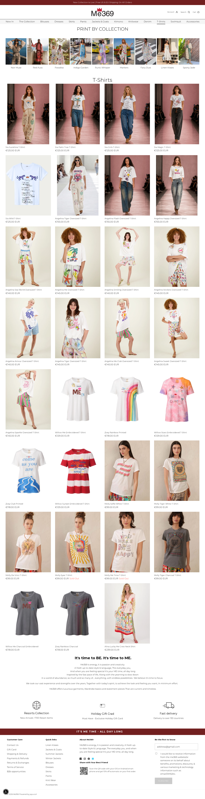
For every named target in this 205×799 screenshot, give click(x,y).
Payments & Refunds (18, 758)
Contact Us (12, 745)
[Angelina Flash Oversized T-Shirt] (127, 185)
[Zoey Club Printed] (28, 470)
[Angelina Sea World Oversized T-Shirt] (28, 256)
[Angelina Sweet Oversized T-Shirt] (176, 328)
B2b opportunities (16, 771)
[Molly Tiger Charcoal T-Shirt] (176, 542)
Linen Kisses (52, 745)
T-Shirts (161, 21)
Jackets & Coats (100, 21)
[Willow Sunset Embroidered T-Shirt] (77, 470)
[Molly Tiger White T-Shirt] (176, 470)
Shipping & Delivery (17, 754)
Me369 (16, 794)
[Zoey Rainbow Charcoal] (77, 613)
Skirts (72, 21)
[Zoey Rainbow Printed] (127, 399)
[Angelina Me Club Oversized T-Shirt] (127, 328)
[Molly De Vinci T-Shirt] (28, 542)
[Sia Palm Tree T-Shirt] (77, 114)
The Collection (27, 21)
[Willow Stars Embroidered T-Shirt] (176, 399)
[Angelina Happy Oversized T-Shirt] (176, 185)
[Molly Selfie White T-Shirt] (127, 470)
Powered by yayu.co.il (28, 794)
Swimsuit (176, 21)
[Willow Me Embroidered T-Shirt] (77, 399)
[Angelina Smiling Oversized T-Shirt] (127, 256)
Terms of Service (15, 767)
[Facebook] (81, 759)
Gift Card (11, 749)
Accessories (192, 21)
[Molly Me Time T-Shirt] (127, 542)
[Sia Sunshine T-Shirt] (28, 114)
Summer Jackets (54, 754)
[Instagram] (85, 759)
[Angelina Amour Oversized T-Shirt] (28, 328)
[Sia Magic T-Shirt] (176, 114)
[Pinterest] (89, 759)
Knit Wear (51, 780)
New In (10, 21)
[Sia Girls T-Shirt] (127, 114)
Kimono (118, 21)
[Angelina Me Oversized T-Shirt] (77, 256)
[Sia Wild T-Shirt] (28, 185)
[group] (16, 53)
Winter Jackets (53, 758)
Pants (83, 21)
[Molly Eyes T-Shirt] (77, 542)
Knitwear (133, 21)
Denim (147, 21)
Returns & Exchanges (18, 762)
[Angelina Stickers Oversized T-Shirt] (176, 256)
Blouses (44, 21)
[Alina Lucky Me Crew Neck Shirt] (127, 613)
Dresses (59, 21)
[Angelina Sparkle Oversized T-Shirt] (28, 399)
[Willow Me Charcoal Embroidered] (28, 613)
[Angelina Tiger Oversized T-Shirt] (77, 185)
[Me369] (102, 12)
